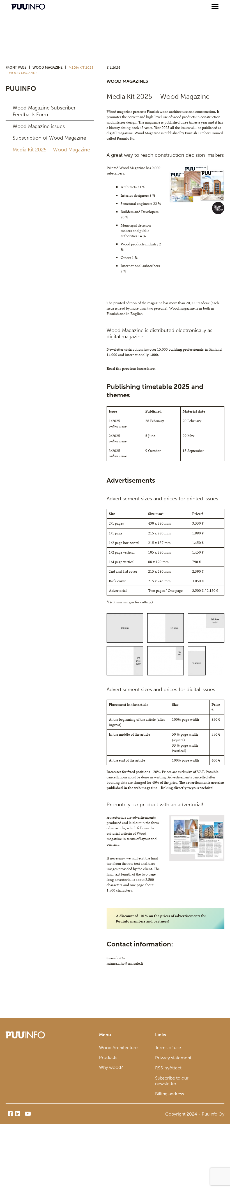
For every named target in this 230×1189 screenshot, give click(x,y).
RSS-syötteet (168, 1068)
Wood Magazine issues (39, 126)
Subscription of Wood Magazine (49, 138)
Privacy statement (173, 1057)
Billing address (169, 1093)
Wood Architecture (118, 1047)
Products (108, 1057)
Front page (16, 68)
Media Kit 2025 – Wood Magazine (51, 150)
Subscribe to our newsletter (171, 1080)
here (151, 368)
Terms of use (168, 1047)
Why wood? (111, 1067)
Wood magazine (48, 68)
